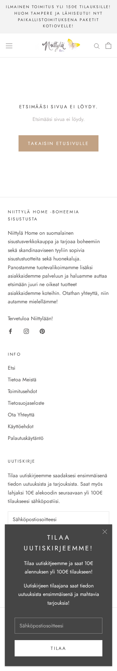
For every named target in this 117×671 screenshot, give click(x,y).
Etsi (11, 368)
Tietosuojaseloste (26, 403)
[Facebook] (10, 331)
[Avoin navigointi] (9, 45)
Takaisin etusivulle (58, 143)
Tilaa (58, 648)
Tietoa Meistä (22, 379)
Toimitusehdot (22, 391)
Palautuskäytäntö (26, 438)
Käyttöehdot (20, 426)
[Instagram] (26, 331)
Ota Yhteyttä (21, 414)
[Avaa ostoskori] (108, 45)
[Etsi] (97, 45)
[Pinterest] (42, 331)
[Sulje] (104, 531)
